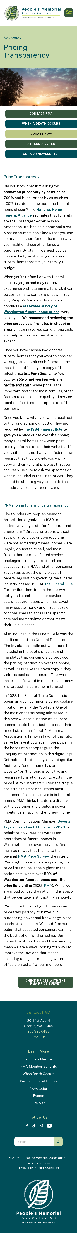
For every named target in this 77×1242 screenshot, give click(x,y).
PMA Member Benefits (38, 1066)
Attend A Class (41, 143)
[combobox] (34, 1141)
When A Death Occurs (41, 123)
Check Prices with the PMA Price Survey (46, 982)
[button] (68, 12)
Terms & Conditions (48, 1167)
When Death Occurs (38, 1074)
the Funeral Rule (59, 584)
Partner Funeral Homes (38, 1081)
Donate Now (41, 133)
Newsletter (38, 1088)
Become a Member (38, 1059)
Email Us (39, 1037)
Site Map (38, 1103)
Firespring (44, 1163)
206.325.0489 (38, 1031)
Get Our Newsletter (41, 153)
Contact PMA (41, 113)
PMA (48, 885)
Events (38, 1096)
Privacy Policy (25, 1167)
